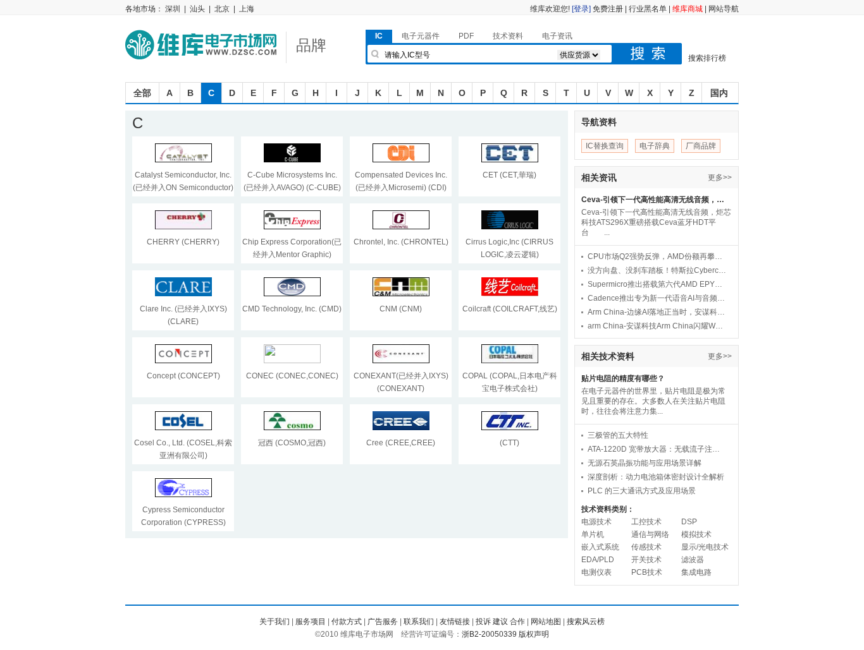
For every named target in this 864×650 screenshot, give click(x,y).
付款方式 (346, 621)
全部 (142, 93)
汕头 (197, 8)
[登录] (581, 8)
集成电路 (696, 572)
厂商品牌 (701, 145)
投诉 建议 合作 (500, 621)
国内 (719, 93)
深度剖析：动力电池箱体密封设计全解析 (656, 476)
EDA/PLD (597, 559)
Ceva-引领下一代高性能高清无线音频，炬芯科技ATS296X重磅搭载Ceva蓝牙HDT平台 (655, 199)
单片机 (592, 534)
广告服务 (382, 621)
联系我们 (419, 621)
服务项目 (310, 621)
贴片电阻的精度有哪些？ (623, 378)
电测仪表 (596, 572)
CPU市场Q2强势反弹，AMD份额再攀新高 (657, 256)
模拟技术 (696, 534)
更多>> (720, 177)
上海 (246, 8)
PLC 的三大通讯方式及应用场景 (642, 490)
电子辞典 (654, 145)
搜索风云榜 (586, 621)
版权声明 (534, 634)
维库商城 (687, 8)
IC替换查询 (605, 145)
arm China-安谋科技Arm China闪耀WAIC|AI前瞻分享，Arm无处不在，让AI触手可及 (657, 326)
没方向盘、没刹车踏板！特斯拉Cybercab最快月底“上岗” (657, 270)
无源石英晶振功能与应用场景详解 (644, 463)
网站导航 (723, 8)
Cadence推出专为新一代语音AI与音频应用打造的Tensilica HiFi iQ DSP (657, 298)
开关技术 (646, 559)
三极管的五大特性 (618, 435)
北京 (222, 8)
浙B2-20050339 (489, 634)
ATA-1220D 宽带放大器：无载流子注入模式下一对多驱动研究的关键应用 (657, 449)
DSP (689, 521)
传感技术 (646, 547)
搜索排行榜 (707, 58)
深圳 (172, 8)
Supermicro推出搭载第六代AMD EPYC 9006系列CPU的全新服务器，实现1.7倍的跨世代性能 (657, 284)
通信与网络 (650, 534)
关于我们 (274, 621)
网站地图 (546, 621)
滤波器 (692, 559)
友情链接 (455, 621)
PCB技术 (646, 572)
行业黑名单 (648, 8)
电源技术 (596, 521)
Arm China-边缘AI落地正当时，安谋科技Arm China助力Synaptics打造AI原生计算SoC (657, 312)
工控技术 (646, 521)
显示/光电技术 (705, 547)
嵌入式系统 (600, 547)
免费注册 (608, 8)
